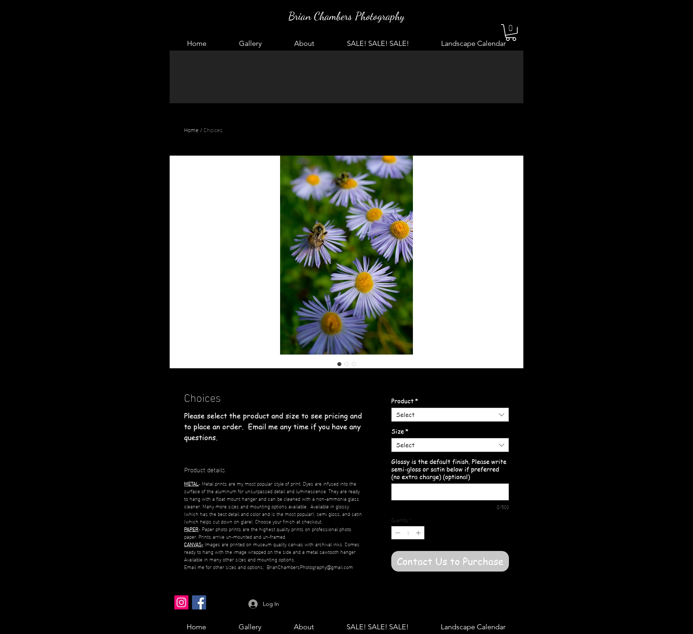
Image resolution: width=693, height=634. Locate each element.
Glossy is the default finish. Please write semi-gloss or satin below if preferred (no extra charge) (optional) (448, 469)
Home (191, 129)
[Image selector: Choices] (339, 364)
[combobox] (450, 415)
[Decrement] (396, 532)
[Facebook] (199, 602)
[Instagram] (181, 602)
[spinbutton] (407, 532)
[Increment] (418, 532)
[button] (511, 32)
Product (404, 401)
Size (400, 431)
